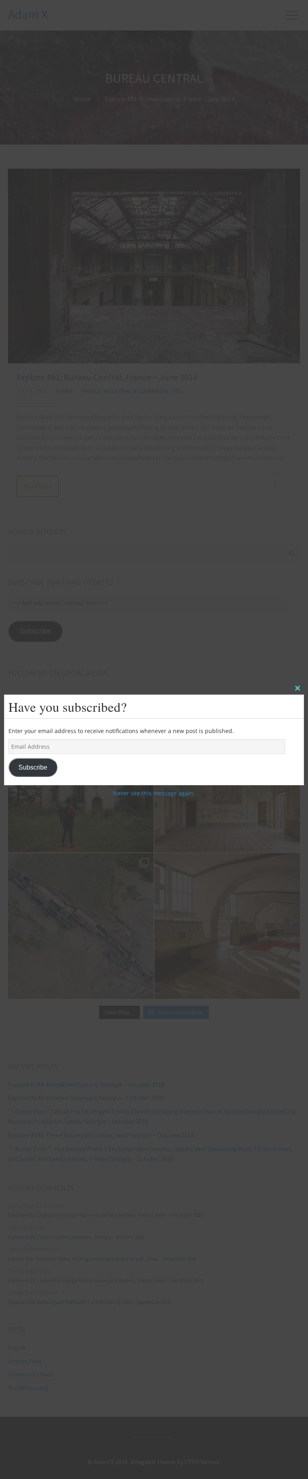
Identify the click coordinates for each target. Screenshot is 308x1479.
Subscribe (32, 767)
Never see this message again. (154, 793)
